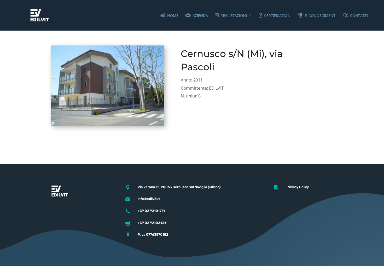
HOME (176, 15)
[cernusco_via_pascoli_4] (107, 125)
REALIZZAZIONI (237, 15)
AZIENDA (203, 15)
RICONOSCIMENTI (324, 15)
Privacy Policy (298, 187)
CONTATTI (362, 15)
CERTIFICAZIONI (281, 15)
